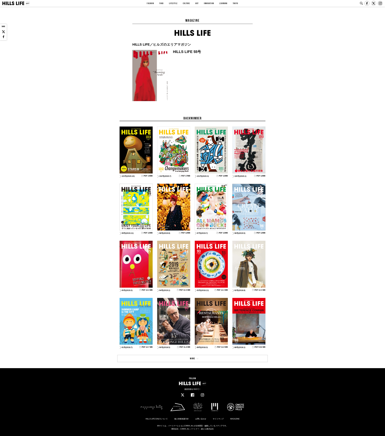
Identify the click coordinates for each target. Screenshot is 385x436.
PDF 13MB (148, 176)
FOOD (161, 3)
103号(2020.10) (128, 176)
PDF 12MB (223, 176)
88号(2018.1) (239, 347)
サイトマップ (218, 419)
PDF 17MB (185, 176)
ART (197, 3)
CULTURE (186, 3)
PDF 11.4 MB (184, 347)
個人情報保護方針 (181, 419)
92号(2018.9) (239, 290)
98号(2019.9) (164, 233)
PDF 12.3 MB (147, 290)
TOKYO (235, 3)
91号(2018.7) (127, 347)
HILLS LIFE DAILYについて (157, 419)
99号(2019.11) (128, 233)
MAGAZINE (235, 419)
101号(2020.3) (203, 176)
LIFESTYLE (173, 3)
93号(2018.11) (203, 290)
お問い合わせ (200, 419)
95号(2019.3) (127, 290)
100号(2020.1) (240, 176)
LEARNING (223, 3)
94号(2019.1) (164, 290)
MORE (192, 358)
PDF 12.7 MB (147, 347)
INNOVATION (209, 3)
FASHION (150, 3)
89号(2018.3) (202, 347)
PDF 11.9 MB (222, 347)
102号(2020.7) (165, 176)
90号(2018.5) (164, 347)
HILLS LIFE (16, 3)
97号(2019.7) (202, 233)
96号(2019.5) (239, 233)
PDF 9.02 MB (259, 347)
